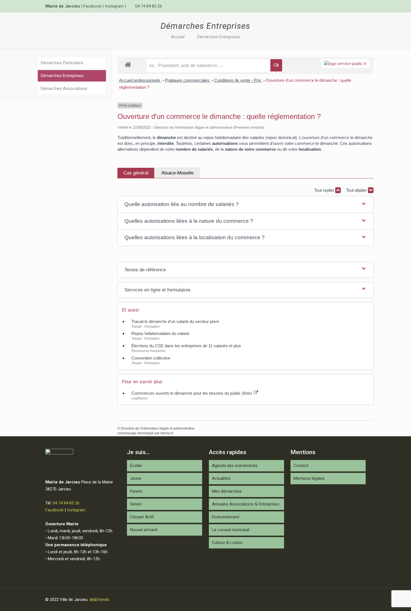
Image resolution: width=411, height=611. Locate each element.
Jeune (135, 478)
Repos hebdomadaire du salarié (160, 333)
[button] (245, 204)
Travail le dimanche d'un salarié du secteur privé (175, 321)
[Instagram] (363, 6)
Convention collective (150, 358)
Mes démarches (227, 491)
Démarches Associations (64, 88)
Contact (301, 465)
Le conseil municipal (230, 529)
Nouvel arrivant (143, 529)
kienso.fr (166, 433)
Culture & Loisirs (227, 542)
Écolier (136, 465)
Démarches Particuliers (62, 62)
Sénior (136, 504)
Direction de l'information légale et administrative (158, 428)
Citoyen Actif (142, 516)
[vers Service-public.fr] (345, 63)
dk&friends (99, 599)
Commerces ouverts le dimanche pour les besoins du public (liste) (192, 393)
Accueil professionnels (140, 80)
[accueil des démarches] (128, 64)
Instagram (114, 6)
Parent (136, 491)
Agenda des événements (235, 465)
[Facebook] (355, 6)
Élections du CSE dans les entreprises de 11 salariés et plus (186, 345)
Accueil (178, 36)
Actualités (221, 478)
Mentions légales (309, 478)
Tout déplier (357, 190)
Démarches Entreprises (218, 36)
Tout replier (324, 190)
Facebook (92, 6)
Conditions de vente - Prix (238, 80)
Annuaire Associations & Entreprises (245, 504)
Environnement (225, 516)
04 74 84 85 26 (148, 6)
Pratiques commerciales (188, 80)
